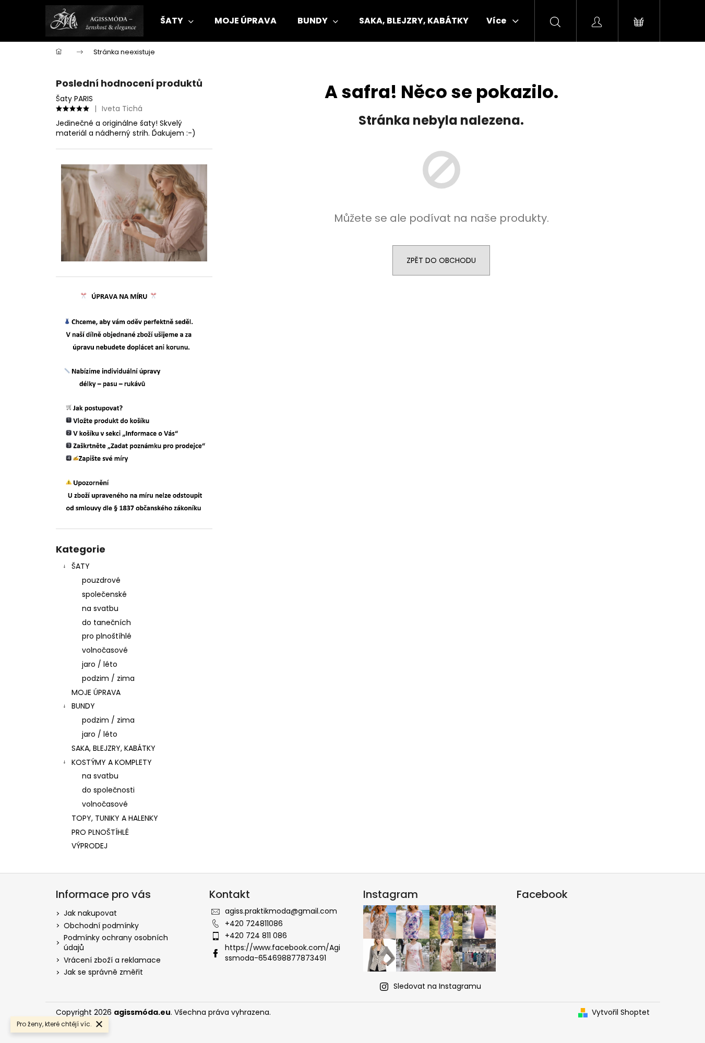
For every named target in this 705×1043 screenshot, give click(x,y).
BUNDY (83, 706)
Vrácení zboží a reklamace (112, 960)
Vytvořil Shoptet (621, 1012)
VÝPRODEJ (89, 846)
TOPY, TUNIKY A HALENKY (114, 818)
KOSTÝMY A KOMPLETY (111, 762)
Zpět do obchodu (441, 260)
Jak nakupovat (90, 913)
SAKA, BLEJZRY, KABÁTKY (113, 748)
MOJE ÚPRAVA (96, 692)
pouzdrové (101, 580)
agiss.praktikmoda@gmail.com (281, 911)
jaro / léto (99, 664)
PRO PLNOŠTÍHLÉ (100, 832)
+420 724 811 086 (256, 935)
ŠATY (80, 566)
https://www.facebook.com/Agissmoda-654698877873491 (282, 952)
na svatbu (100, 608)
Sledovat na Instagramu (437, 986)
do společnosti (108, 790)
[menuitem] (177, 21)
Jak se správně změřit (103, 972)
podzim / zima (108, 678)
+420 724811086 (254, 923)
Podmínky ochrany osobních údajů (116, 942)
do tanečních (106, 622)
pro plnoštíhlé (107, 636)
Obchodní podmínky (101, 925)
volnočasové (105, 650)
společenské (104, 594)
